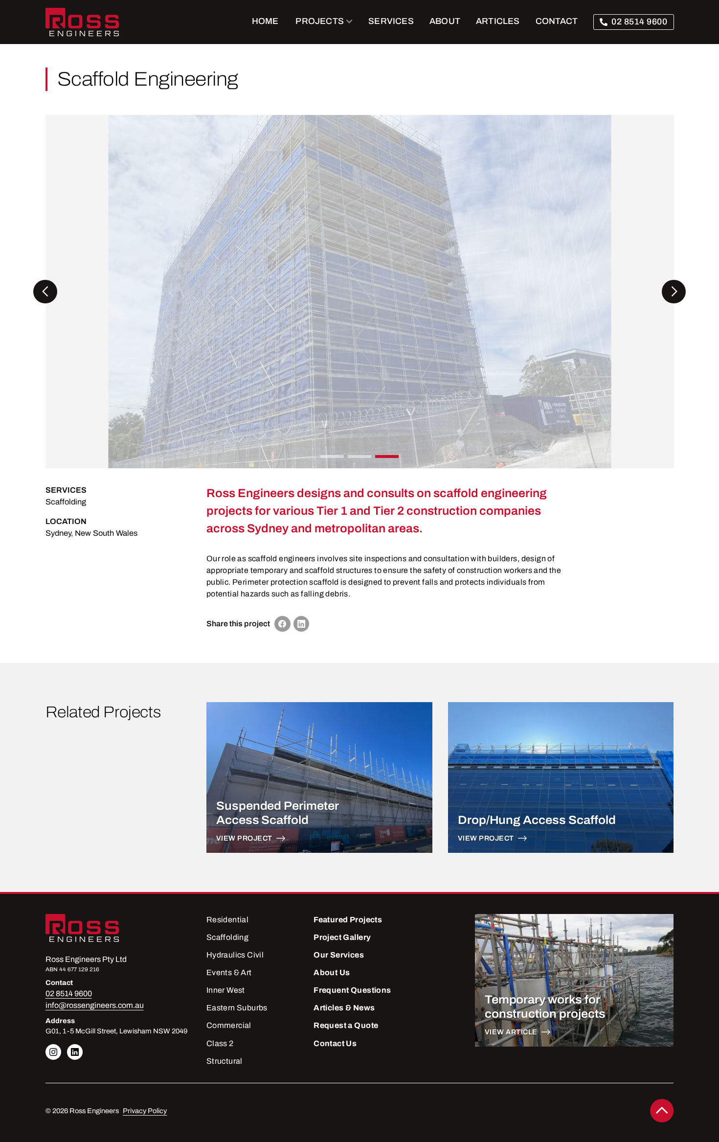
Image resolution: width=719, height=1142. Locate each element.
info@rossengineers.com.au (94, 1005)
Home (265, 21)
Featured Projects (348, 919)
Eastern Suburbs (237, 1008)
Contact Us (335, 1043)
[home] (82, 22)
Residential (227, 919)
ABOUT (444, 21)
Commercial (228, 1025)
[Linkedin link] (53, 1052)
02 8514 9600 (639, 21)
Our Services (339, 955)
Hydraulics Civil (235, 955)
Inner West (225, 990)
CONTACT (557, 21)
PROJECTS (319, 21)
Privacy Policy (145, 1111)
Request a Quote (346, 1025)
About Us (332, 972)
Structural (224, 1061)
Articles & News (344, 1008)
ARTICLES (498, 21)
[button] (324, 22)
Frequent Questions (352, 990)
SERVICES (391, 21)
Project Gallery (342, 937)
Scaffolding (65, 502)
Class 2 (220, 1043)
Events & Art (229, 972)
